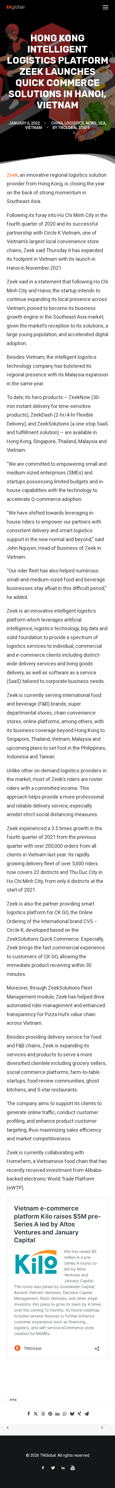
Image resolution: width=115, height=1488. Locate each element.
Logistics (74, 123)
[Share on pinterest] (50, 1413)
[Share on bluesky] (72, 1413)
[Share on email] (86, 1413)
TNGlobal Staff (74, 127)
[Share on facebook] (28, 1413)
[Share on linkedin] (57, 1413)
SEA (102, 123)
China (57, 123)
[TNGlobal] (15, 7)
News (91, 123)
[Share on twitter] (35, 1413)
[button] (105, 7)
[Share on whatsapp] (64, 1413)
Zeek (12, 175)
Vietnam (33, 127)
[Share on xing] (79, 1413)
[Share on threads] (43, 1413)
